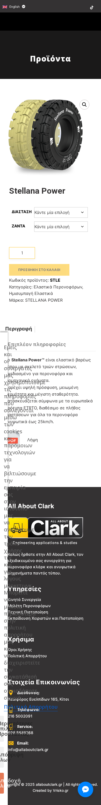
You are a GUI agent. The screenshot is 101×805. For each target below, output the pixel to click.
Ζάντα (18, 226)
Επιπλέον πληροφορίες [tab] (37, 344)
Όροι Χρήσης (20, 649)
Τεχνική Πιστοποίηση (28, 612)
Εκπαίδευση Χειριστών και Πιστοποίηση (45, 618)
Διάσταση (22, 211)
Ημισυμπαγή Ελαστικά (31, 293)
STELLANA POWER (44, 300)
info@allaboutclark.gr (28, 749)
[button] (84, 105)
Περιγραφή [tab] (18, 329)
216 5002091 (20, 716)
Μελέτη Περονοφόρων (29, 605)
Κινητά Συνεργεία (24, 599)
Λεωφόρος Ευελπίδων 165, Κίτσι (38, 699)
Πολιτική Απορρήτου (27, 655)
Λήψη (32, 439)
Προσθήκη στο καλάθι (39, 270)
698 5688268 (20, 732)
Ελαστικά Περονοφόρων (58, 286)
